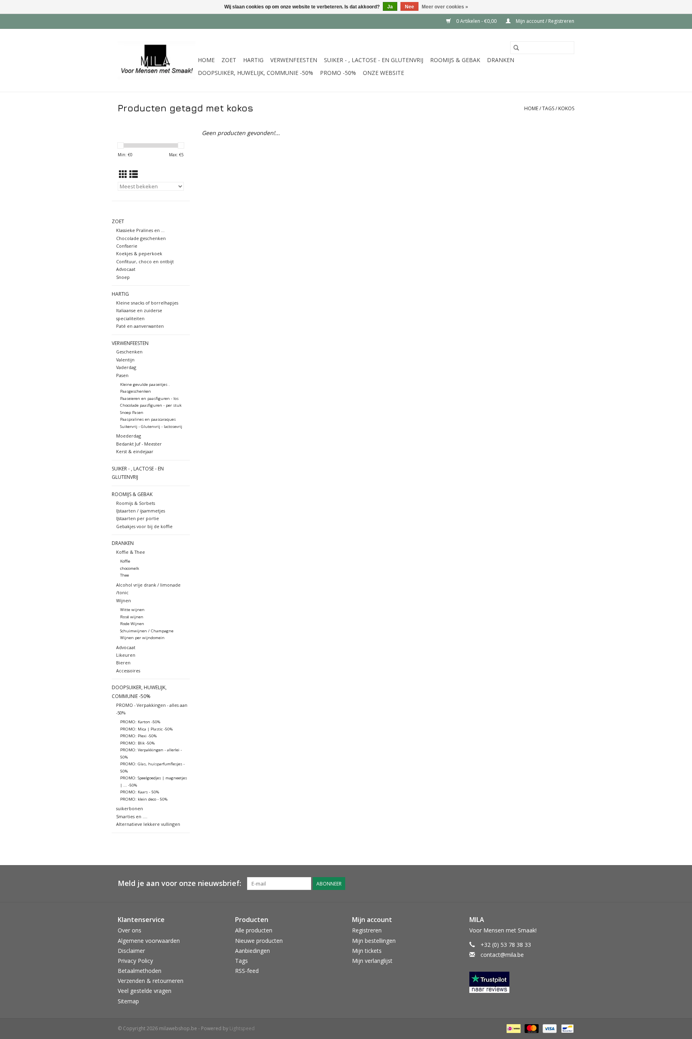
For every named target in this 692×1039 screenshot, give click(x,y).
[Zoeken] (516, 47)
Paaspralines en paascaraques (148, 419)
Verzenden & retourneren (150, 981)
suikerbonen (129, 808)
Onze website (383, 73)
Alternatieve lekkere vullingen (148, 824)
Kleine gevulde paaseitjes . (145, 384)
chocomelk (129, 568)
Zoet (228, 60)
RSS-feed (247, 970)
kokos (566, 108)
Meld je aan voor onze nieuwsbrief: (179, 883)
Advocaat (125, 269)
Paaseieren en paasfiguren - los (149, 398)
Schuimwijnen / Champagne (146, 630)
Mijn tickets (367, 950)
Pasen (122, 375)
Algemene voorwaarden (149, 940)
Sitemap (128, 1001)
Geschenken (129, 352)
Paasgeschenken (135, 391)
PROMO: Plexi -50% (138, 735)
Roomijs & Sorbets (135, 503)
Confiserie (126, 246)
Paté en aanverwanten (140, 326)
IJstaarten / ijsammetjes (140, 511)
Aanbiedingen (252, 950)
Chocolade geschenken (141, 238)
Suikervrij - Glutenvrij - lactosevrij (151, 426)
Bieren (123, 663)
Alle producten (253, 930)
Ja (390, 7)
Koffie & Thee (130, 552)
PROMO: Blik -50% (137, 743)
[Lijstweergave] (133, 174)
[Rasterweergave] (123, 174)
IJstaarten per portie (137, 518)
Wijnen (123, 600)
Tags (548, 108)
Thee (124, 575)
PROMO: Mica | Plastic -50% (146, 729)
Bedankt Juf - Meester (139, 444)
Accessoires (128, 671)
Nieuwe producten (259, 940)
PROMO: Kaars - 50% (139, 792)
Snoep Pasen (131, 412)
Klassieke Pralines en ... (140, 230)
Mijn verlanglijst (372, 960)
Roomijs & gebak (455, 60)
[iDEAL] (512, 1028)
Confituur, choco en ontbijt (145, 261)
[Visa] (549, 1028)
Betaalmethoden (139, 970)
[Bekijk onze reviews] (522, 982)
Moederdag (128, 436)
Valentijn (125, 360)
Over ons (129, 930)
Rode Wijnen (132, 623)
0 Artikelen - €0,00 (476, 21)
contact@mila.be (502, 954)
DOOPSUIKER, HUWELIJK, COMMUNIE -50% (255, 73)
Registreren (367, 930)
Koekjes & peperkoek (139, 253)
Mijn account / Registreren (544, 21)
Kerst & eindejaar (134, 451)
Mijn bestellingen (374, 940)
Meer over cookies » (445, 7)
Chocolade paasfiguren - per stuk (150, 405)
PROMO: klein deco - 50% (143, 799)
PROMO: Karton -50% (140, 721)
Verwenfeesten (293, 60)
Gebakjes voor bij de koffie (144, 526)
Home (206, 60)
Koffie (125, 561)
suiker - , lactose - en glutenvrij (373, 60)
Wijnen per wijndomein (142, 637)
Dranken (500, 60)
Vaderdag (126, 367)
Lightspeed (242, 1028)
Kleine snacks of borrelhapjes (147, 303)
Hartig (253, 60)
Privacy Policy (135, 960)
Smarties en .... (131, 816)
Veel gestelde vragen (144, 991)
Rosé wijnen (131, 616)
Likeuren (125, 655)
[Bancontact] (566, 1028)
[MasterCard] (531, 1028)
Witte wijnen (132, 609)
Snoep (123, 277)
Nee (409, 7)
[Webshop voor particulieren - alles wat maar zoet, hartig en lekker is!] (156, 60)
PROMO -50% (338, 73)
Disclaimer (131, 950)
